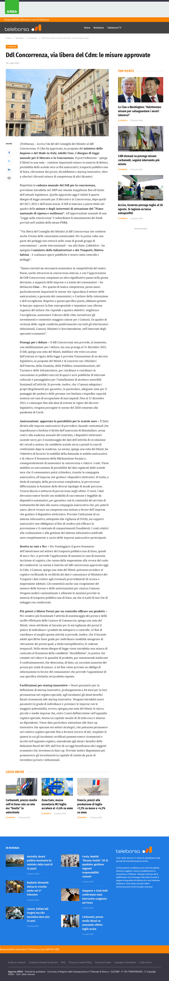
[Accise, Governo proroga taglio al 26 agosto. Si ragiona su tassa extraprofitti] (140, 187)
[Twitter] (9, 161)
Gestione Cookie (103, 962)
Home (87, 27)
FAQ (63, 962)
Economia (11, 47)
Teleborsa (44, 19)
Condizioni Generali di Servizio (43, 962)
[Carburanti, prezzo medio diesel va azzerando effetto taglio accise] (70, 921)
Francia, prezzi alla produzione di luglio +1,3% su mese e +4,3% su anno (91, 806)
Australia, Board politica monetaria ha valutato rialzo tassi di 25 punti (39, 862)
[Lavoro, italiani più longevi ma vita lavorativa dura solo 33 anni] (15, 913)
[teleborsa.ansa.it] (23, 27)
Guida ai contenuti (16, 962)
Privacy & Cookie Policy (80, 962)
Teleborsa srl (34, 949)
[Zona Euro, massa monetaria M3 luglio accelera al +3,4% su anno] (57, 787)
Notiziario (99, 27)
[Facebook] (9, 152)
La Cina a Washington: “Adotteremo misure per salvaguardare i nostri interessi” (139, 111)
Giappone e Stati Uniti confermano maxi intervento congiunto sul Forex (95, 896)
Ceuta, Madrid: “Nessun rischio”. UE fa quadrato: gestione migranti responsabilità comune (95, 866)
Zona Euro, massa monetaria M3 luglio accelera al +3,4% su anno (57, 804)
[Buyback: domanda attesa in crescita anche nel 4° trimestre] (15, 886)
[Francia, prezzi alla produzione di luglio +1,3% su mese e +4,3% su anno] (93, 787)
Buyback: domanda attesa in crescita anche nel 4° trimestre (38, 888)
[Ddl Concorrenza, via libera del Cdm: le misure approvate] (57, 102)
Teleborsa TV (114, 27)
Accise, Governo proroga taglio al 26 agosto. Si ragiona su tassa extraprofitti (140, 209)
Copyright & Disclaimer (125, 962)
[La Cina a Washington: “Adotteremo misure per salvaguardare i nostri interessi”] (140, 89)
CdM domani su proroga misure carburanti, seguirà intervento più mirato (138, 160)
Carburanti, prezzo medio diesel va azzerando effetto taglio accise (92, 923)
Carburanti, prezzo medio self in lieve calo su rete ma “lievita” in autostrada (21, 806)
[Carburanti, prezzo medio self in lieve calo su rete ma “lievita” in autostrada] (21, 787)
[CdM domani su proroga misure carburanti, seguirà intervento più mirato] (140, 138)
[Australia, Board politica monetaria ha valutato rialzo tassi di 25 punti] (15, 860)
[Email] (9, 178)
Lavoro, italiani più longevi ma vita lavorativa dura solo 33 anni (38, 915)
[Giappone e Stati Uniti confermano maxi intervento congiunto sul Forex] (70, 894)
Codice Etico (145, 962)
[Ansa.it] (12, 8)
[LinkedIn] (9, 169)
